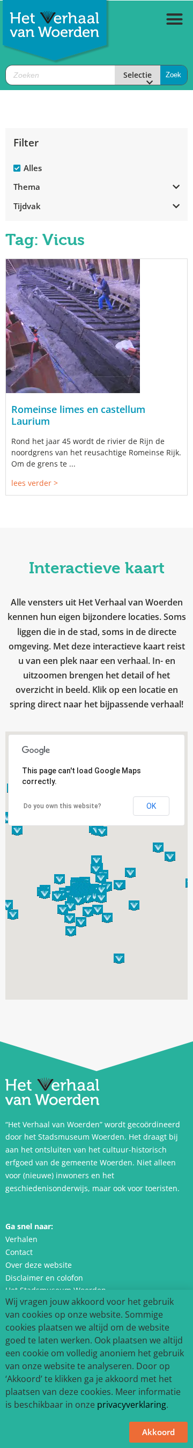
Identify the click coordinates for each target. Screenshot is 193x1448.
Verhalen (21, 1239)
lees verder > (34, 483)
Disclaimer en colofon (44, 1278)
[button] (174, 19)
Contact (19, 1252)
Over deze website (38, 1265)
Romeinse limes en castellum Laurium (78, 415)
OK (151, 806)
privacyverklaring (131, 1404)
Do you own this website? (62, 806)
